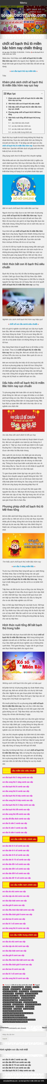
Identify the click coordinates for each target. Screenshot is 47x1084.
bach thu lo (6, 989)
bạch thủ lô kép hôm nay (31, 993)
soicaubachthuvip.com (23, 15)
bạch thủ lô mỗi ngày (8, 1006)
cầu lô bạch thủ (17, 1008)
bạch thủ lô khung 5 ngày (30, 1002)
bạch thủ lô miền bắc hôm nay (32, 1004)
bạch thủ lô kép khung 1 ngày (10, 995)
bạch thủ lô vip (19, 1006)
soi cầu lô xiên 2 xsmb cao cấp (14, 1059)
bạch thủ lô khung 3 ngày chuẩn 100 (12, 1002)
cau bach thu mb (7, 1008)
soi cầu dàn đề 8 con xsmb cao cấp (16, 1062)
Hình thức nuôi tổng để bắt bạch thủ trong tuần (15, 1017)
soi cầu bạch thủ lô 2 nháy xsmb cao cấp (18, 1070)
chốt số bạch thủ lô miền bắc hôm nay (12, 1011)
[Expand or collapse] (41, 94)
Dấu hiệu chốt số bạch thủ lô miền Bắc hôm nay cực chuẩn (18, 1013)
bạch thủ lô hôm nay (8, 993)
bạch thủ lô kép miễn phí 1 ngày (11, 998)
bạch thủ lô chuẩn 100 (36, 991)
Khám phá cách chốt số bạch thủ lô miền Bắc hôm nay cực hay (19, 1019)
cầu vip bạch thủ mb (29, 1008)
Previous (4, 1028)
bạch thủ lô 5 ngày (24, 991)
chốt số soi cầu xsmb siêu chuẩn (21, 985)
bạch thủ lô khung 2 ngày (27, 998)
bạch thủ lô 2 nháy (27, 989)
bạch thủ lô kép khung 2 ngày (27, 995)
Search (5, 1039)
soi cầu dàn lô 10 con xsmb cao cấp (16, 1065)
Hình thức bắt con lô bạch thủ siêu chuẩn (13, 1015)
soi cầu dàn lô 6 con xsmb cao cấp (16, 1068)
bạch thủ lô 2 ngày (15, 989)
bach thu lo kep (19, 993)
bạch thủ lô (36, 987)
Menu (23, 2)
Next (44, 1028)
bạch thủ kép (6, 987)
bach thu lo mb (7, 1004)
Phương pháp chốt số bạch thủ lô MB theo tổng (15, 1022)
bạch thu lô (28, 987)
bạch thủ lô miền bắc (18, 1004)
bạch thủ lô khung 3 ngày (26, 1000)
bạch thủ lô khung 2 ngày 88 (10, 1000)
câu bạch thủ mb (29, 1006)
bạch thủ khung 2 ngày (17, 987)
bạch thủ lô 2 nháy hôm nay (10, 991)
